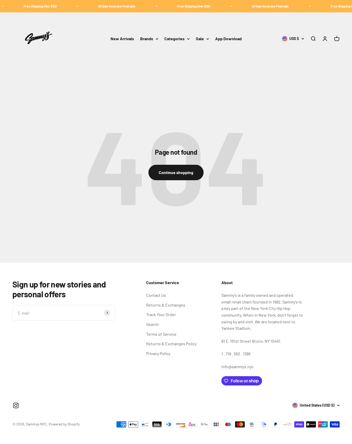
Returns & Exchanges (165, 304)
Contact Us (156, 295)
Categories (174, 38)
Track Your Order (161, 314)
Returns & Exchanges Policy (171, 343)
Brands (146, 38)
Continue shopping (176, 172)
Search (152, 324)
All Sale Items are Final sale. (111, 6)
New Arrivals (122, 38)
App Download (228, 38)
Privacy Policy (158, 353)
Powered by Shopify (64, 424)
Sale (200, 38)
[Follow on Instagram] (15, 405)
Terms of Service (161, 334)
